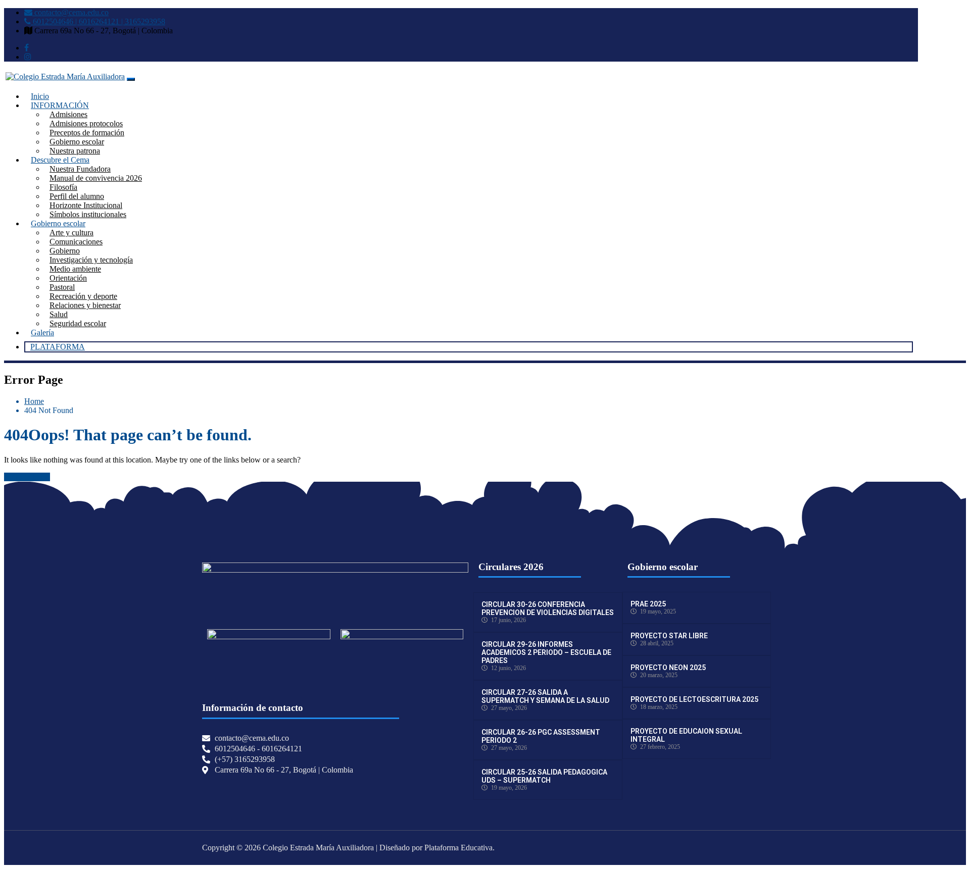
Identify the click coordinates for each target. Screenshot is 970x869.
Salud (59, 314)
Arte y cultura (71, 232)
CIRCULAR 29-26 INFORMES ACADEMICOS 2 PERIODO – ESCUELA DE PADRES (546, 652)
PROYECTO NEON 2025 (668, 667)
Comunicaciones (76, 241)
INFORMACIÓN (60, 105)
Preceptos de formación (87, 132)
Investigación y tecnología (91, 259)
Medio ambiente (75, 269)
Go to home (31, 477)
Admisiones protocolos (86, 123)
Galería (42, 332)
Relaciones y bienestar (85, 305)
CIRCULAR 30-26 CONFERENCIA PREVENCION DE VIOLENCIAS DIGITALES (547, 608)
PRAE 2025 (648, 604)
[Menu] (131, 79)
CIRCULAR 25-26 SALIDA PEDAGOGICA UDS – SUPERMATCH (544, 776)
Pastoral (62, 287)
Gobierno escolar (77, 141)
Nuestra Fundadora (80, 169)
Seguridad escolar (78, 323)
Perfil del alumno (77, 196)
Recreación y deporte (83, 296)
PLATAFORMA (57, 346)
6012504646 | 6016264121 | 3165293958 (98, 21)
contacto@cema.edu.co (70, 12)
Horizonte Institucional (86, 205)
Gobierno (65, 250)
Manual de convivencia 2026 (96, 178)
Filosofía (63, 187)
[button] (268, 663)
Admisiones (68, 114)
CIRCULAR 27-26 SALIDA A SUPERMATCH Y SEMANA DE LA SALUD (545, 696)
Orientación (68, 278)
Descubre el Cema (60, 160)
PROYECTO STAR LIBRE (669, 636)
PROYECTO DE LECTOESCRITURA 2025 (694, 699)
